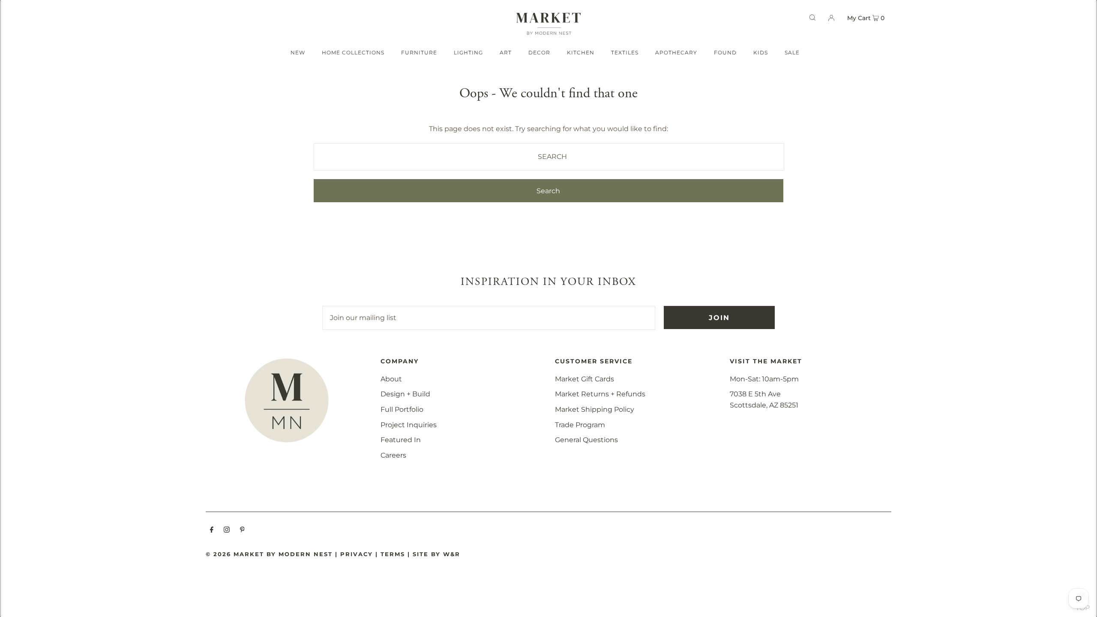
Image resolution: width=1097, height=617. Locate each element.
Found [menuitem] (725, 52)
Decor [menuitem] (539, 52)
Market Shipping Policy (594, 409)
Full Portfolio (402, 409)
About (391, 379)
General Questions (586, 440)
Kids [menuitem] (760, 52)
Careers (393, 455)
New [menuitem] (298, 52)
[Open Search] (812, 17)
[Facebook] (211, 530)
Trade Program (580, 425)
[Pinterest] (242, 530)
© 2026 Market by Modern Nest (269, 554)
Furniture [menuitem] (419, 52)
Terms (393, 554)
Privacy (356, 554)
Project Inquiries (409, 425)
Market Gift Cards (584, 379)
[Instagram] (227, 530)
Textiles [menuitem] (624, 52)
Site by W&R (436, 554)
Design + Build (405, 394)
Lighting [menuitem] (468, 52)
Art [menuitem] (506, 52)
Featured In (401, 440)
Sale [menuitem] (792, 52)
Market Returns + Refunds (600, 394)
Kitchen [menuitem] (580, 52)
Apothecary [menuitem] (676, 52)
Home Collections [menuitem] (353, 52)
